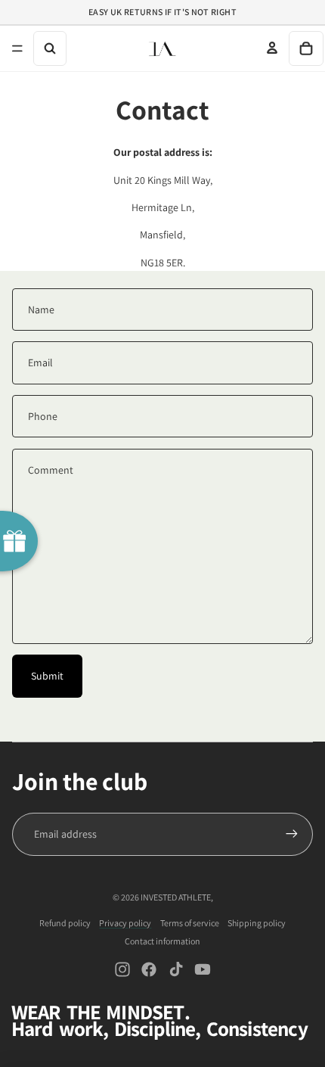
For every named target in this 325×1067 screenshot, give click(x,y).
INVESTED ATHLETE (176, 897)
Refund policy (65, 923)
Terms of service (189, 923)
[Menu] (17, 48)
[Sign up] (291, 834)
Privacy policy (125, 923)
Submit (47, 676)
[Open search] (50, 48)
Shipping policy (257, 923)
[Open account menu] (272, 47)
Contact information (162, 941)
